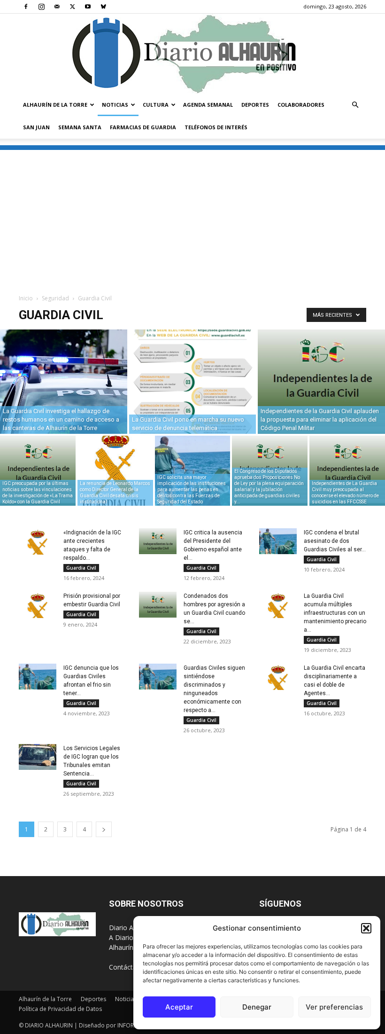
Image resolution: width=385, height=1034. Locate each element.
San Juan (36, 127)
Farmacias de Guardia (143, 127)
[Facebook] (26, 6)
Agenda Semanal (208, 104)
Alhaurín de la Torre (55, 104)
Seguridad (55, 298)
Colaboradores (300, 104)
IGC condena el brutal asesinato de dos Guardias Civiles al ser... (335, 541)
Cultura (156, 104)
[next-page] (104, 829)
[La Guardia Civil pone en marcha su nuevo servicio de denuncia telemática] (192, 381)
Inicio (26, 298)
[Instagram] (41, 6)
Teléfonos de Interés (216, 127)
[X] (72, 6)
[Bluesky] (103, 6)
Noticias (115, 104)
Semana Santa (79, 127)
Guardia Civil (81, 567)
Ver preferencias (334, 1007)
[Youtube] (88, 6)
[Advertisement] (192, 216)
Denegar (256, 1007)
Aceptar (179, 1007)
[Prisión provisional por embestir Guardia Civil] (37, 605)
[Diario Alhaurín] (192, 54)
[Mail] (57, 6)
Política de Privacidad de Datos (60, 1009)
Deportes (255, 104)
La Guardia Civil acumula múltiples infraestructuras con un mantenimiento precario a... (335, 613)
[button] (366, 928)
